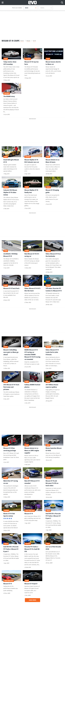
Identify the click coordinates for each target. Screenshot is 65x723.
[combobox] (24, 8)
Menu (2, 3)
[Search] (62, 2)
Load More (32, 600)
